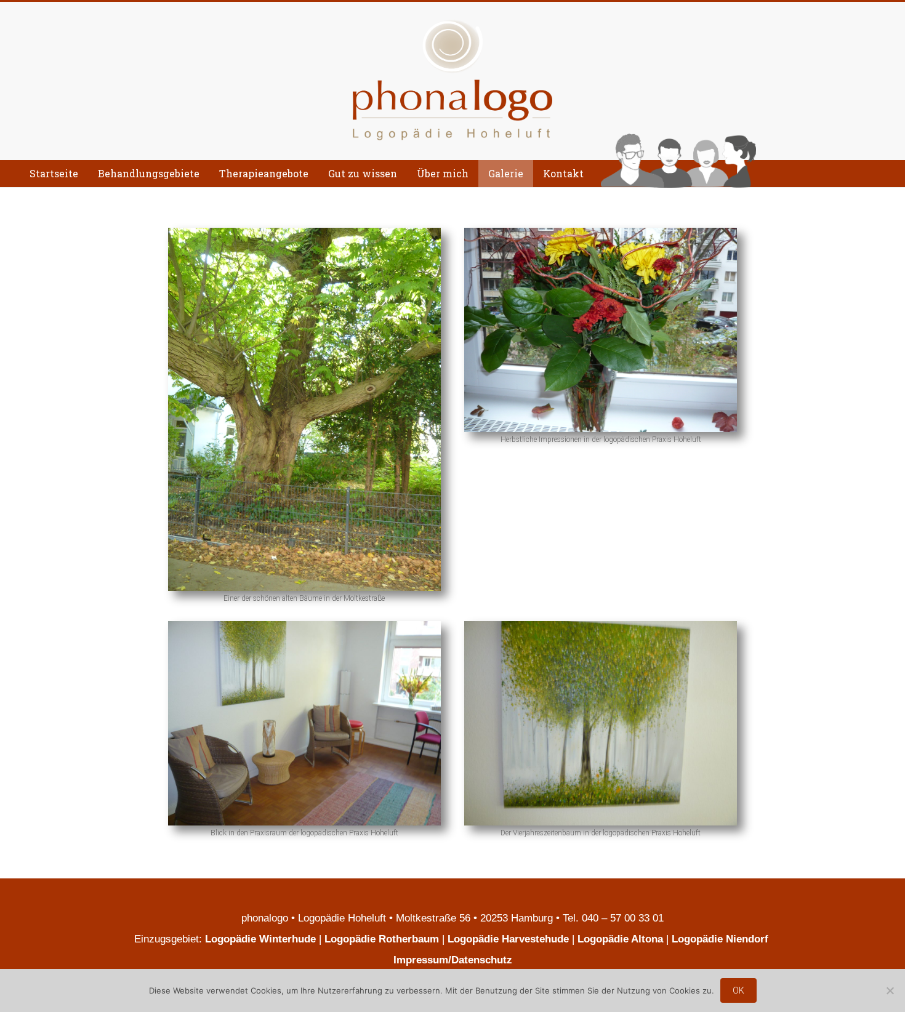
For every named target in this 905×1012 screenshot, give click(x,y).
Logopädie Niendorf (721, 939)
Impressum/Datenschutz (452, 960)
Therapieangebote (263, 173)
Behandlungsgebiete (148, 173)
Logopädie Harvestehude (508, 939)
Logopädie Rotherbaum (381, 939)
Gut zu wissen (362, 173)
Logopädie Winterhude (260, 939)
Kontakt (563, 173)
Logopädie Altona (620, 939)
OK (738, 990)
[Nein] (889, 990)
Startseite (54, 173)
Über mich (443, 173)
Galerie (505, 173)
